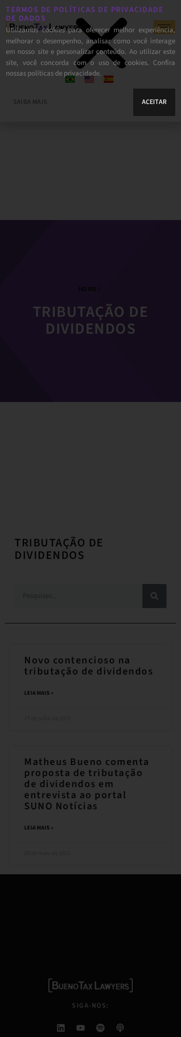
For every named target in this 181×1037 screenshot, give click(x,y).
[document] (90, 518)
